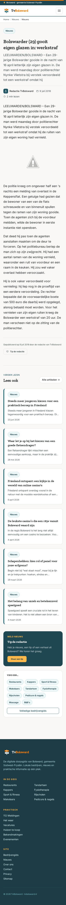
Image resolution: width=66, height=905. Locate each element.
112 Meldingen (11, 815)
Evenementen (10, 839)
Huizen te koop (11, 829)
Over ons (8, 864)
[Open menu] (59, 10)
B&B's (27, 702)
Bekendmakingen (13, 834)
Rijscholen (14, 695)
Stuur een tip (17, 659)
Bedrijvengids (10, 854)
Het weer (8, 820)
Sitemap (8, 878)
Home (6, 19)
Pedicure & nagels (34, 695)
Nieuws (15, 19)
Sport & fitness (48, 682)
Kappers (31, 682)
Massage (13, 702)
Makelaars (14, 688)
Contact (7, 869)
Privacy (7, 873)
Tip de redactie (17, 351)
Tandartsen (31, 688)
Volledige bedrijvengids (33, 710)
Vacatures (9, 825)
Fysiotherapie (49, 688)
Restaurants (15, 682)
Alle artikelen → (51, 379)
